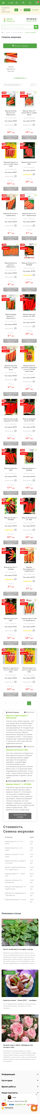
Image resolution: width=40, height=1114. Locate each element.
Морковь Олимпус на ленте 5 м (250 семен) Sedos (11, 164)
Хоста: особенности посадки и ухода (18, 949)
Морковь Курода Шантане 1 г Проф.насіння (10, 316)
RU (12, 3)
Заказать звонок (31, 21)
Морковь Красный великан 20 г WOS (29, 315)
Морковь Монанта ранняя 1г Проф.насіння (11, 265)
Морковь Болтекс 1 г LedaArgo (11, 568)
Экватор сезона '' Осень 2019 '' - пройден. (20, 1000)
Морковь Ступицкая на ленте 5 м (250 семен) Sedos (11, 670)
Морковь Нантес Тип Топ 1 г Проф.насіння (29, 214)
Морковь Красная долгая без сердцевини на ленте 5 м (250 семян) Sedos (29, 368)
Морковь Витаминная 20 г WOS (29, 519)
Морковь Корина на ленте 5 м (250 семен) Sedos (29, 670)
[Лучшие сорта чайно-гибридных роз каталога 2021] (20, 1028)
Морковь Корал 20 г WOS (10, 469)
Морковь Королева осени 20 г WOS (29, 420)
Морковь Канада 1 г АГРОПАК (10, 519)
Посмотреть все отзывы (20, 816)
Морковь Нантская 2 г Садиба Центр (11, 214)
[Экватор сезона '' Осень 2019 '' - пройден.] (20, 983)
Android (27, 10)
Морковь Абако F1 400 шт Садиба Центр (29, 619)
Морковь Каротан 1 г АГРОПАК (29, 469)
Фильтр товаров (21, 46)
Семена (7, 32)
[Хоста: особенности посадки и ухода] (20, 932)
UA (9, 3)
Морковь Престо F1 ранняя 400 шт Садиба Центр (29, 113)
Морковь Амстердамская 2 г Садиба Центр (29, 569)
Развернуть (20, 78)
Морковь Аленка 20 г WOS (11, 619)
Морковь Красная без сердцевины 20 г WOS (11, 420)
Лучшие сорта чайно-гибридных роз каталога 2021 (18, 1046)
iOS (16, 10)
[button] (23, 2)
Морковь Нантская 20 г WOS (29, 163)
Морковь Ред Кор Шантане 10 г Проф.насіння (11, 113)
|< (5, 703)
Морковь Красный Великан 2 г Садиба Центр (10, 367)
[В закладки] (17, 93)
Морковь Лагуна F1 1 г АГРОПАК (29, 264)
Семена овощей (17, 32)
